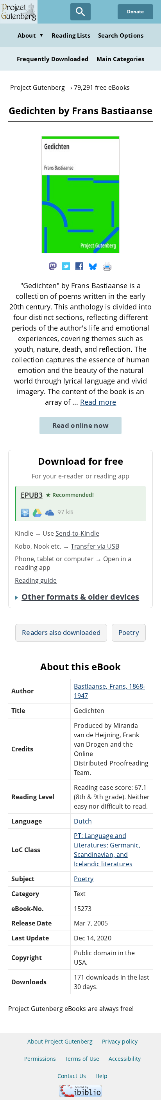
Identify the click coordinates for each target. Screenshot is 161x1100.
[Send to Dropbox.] (25, 512)
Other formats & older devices (80, 597)
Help (101, 1076)
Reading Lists (71, 35)
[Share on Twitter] (66, 265)
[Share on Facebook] (79, 265)
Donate (135, 11)
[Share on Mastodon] (53, 265)
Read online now (80, 425)
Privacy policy (120, 1041)
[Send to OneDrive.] (49, 512)
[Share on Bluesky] (93, 265)
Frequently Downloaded (53, 59)
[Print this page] (107, 265)
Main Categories (121, 59)
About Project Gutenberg (60, 1041)
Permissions (40, 1058)
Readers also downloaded (61, 632)
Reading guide (36, 580)
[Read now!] (80, 251)
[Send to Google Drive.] (37, 512)
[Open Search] (80, 11)
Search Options (120, 35)
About (30, 35)
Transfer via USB (95, 546)
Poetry (128, 632)
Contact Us (71, 1076)
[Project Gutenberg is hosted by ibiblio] (80, 1095)
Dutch (83, 821)
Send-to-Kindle (77, 533)
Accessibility (125, 1058)
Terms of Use (82, 1058)
